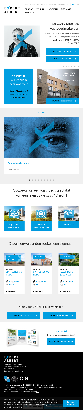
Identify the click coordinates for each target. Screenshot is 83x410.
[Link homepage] (13, 9)
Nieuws (40, 5)
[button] (38, 86)
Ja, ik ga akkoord (71, 403)
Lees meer (12, 169)
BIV (37, 392)
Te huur (40, 9)
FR (78, 5)
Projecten (52, 9)
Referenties (30, 5)
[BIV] (7, 379)
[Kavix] (14, 379)
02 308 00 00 (9, 369)
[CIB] (24, 379)
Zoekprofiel (63, 5)
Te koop (29, 9)
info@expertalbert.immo (13, 371)
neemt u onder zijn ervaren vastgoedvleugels (19, 94)
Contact (29, 13)
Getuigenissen (50, 5)
